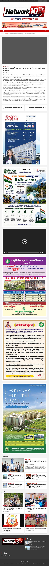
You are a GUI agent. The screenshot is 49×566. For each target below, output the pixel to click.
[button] (24, 241)
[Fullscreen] (44, 252)
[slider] (23, 252)
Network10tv (12, 563)
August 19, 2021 (6, 72)
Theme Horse (29, 563)
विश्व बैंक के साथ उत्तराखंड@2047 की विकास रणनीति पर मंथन (38, 485)
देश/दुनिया (4, 66)
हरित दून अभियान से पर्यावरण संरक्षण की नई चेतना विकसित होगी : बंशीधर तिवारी (13, 509)
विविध (7, 66)
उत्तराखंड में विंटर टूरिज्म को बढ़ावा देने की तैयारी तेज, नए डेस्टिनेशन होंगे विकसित (38, 477)
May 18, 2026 (28, 530)
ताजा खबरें (29, 459)
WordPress (44, 563)
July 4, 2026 (28, 511)
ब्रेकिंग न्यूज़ (5, 456)
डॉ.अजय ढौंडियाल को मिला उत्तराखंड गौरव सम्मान (36, 528)
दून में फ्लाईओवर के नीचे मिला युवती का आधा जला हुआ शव (13, 108)
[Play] (4, 252)
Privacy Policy (18, 563)
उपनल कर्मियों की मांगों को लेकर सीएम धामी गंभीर (36, 107)
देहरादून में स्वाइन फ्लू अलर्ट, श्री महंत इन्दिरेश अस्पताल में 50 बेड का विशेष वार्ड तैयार (15, 477)
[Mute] (42, 252)
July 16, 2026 (5, 511)
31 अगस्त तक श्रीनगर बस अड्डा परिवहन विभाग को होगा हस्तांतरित (15, 485)
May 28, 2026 (5, 531)
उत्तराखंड (26, 459)
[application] (24, 241)
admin (11, 72)
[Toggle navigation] (3, 31)
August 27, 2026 (28, 464)
